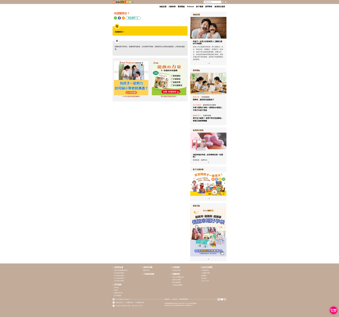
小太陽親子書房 (205, 273)
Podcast (190, 6)
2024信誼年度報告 (119, 278)
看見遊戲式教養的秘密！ (169, 96)
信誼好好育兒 (119, 302)
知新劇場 (203, 275)
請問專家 (208, 6)
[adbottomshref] (131, 78)
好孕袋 (116, 290)
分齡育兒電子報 (118, 293)
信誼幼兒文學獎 (176, 279)
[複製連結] (123, 18)
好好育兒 (116, 287)
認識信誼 (167, 299)
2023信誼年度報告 (119, 275)
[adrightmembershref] (208, 142)
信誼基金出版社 (176, 270)
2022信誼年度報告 (119, 273)
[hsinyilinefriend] (218, 300)
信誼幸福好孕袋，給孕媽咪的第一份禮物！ (208, 155)
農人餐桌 (203, 278)
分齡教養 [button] (172, 6)
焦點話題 (162, 6)
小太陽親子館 (205, 270)
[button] (132, 2)
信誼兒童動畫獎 (176, 282)
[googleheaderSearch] (223, 2)
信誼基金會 (118, 267)
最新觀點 (181, 6)
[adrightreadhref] (208, 184)
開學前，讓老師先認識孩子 (203, 99)
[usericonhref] (225, 2)
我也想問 (133, 18)
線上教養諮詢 (117, 295)
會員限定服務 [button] (219, 6)
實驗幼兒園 (146, 270)
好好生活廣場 (207, 267)
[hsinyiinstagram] (224, 300)
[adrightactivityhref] (208, 232)
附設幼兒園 (148, 267)
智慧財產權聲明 (183, 299)
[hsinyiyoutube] (221, 300)
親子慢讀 (199, 6)
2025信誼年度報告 (119, 281)
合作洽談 (174, 299)
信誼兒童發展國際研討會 (120, 270)
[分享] (115, 18)
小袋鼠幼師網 (149, 274)
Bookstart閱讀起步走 (178, 277)
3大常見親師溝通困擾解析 (131, 96)
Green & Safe (205, 281)
